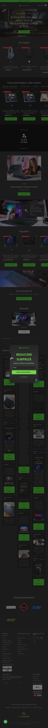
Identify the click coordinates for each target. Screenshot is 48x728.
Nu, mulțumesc (24, 377)
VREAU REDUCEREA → (24, 372)
